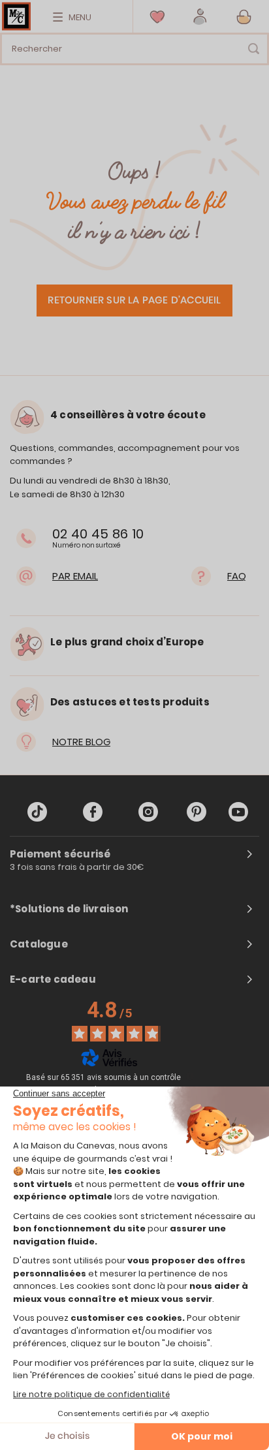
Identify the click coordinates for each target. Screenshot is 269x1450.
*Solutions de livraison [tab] (69, 909)
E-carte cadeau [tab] (53, 979)
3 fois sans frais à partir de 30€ (77, 867)
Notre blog (81, 741)
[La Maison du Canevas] (16, 16)
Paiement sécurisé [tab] (60, 854)
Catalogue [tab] (39, 944)
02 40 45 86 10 (98, 533)
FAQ (236, 576)
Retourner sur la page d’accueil (134, 300)
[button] (200, 17)
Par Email (75, 576)
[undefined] (190, 1076)
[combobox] (134, 49)
